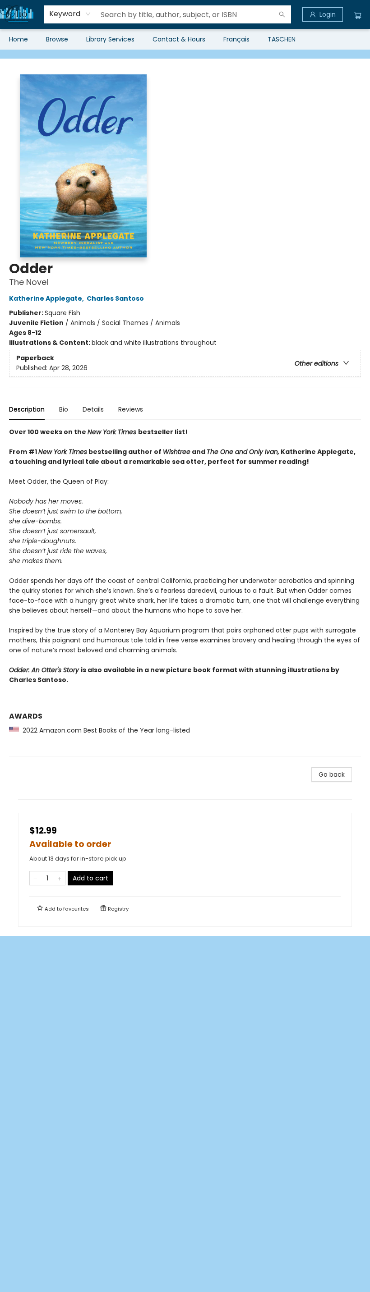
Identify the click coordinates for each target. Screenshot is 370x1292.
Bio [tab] (63, 409)
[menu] (185, 39)
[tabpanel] (185, 591)
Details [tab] (93, 409)
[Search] (282, 14)
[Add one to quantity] (59, 878)
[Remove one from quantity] (35, 878)
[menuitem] (18, 39)
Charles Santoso (115, 298)
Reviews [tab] (130, 409)
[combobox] (70, 14)
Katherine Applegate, (47, 298)
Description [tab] (27, 409)
